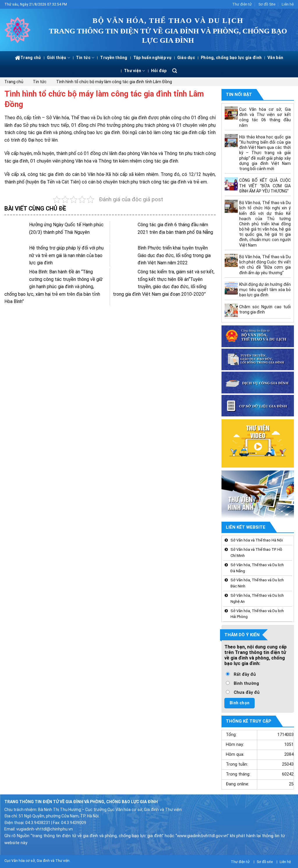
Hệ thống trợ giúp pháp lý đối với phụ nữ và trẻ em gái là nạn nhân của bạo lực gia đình (66, 255)
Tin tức (83, 57)
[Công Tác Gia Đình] (18, 30)
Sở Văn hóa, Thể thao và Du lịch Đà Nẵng (257, 568)
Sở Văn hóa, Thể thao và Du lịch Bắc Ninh (257, 583)
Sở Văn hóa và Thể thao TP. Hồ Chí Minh (256, 553)
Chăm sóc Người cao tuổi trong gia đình (264, 309)
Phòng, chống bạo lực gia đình (231, 57)
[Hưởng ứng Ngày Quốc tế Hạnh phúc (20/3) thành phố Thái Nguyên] (15, 232)
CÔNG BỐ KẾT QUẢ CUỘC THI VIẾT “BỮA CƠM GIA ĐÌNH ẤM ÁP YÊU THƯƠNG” (264, 185)
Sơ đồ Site (266, 4)
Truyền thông (113, 57)
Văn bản (275, 57)
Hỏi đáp (159, 70)
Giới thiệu (56, 57)
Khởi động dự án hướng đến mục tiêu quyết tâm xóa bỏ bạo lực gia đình (264, 289)
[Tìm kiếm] (174, 70)
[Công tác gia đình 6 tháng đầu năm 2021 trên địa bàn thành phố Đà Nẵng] (124, 232)
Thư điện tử (242, 4)
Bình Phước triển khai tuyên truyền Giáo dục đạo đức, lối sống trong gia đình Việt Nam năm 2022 (174, 255)
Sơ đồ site (265, 862)
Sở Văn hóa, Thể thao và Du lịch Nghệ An (257, 598)
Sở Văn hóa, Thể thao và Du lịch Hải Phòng (257, 614)
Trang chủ (30, 57)
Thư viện (132, 70)
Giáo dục (186, 57)
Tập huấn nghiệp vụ (152, 57)
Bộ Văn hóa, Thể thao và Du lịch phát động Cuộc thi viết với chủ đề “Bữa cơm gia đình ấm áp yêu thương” (264, 265)
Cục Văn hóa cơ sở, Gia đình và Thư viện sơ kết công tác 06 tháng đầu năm (264, 117)
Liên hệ (288, 4)
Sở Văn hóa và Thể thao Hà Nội (256, 540)
